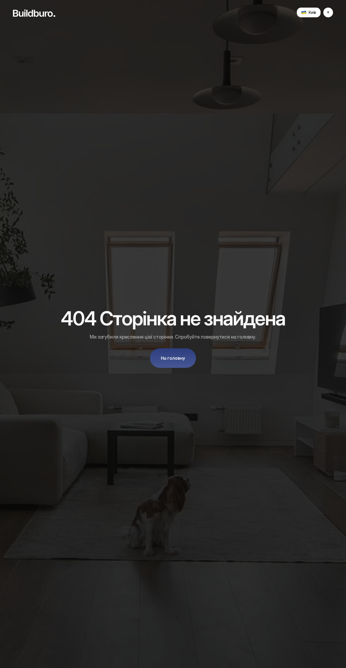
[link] (34, 13)
